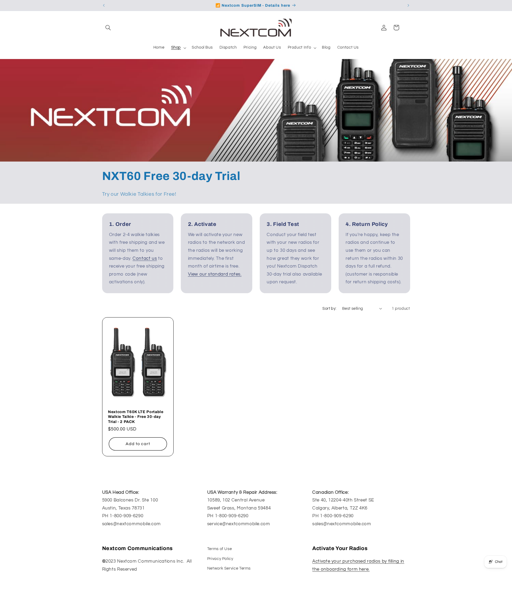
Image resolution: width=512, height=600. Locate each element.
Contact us (145, 258)
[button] (108, 27)
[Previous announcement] (104, 5)
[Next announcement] (408, 5)
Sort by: (329, 309)
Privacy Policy (220, 558)
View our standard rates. (215, 274)
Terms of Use (219, 549)
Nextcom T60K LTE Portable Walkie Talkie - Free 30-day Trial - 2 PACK (135, 417)
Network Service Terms (229, 568)
